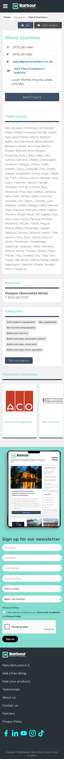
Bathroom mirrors (17, 333)
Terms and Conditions (48, 612)
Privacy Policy (10, 607)
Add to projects (49, 25)
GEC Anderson (50, 422)
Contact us (10, 705)
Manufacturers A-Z (16, 665)
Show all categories (19, 360)
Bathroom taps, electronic (21, 344)
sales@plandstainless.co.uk (32, 61)
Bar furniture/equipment (21, 327)
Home (7, 17)
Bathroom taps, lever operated (24, 350)
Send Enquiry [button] (32, 97)
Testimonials (11, 689)
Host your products (16, 681)
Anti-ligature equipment (21, 322)
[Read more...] (19, 401)
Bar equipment (47, 322)
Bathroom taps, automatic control (26, 338)
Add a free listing (14, 673)
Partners (8, 713)
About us (8, 697)
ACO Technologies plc (18, 422)
